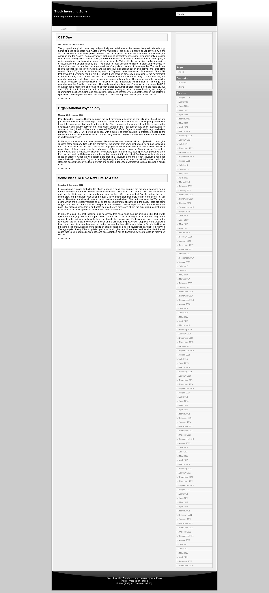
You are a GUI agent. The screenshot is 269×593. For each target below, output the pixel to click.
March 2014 (184, 414)
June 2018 (183, 220)
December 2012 (186, 477)
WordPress (156, 578)
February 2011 (185, 561)
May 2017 (183, 275)
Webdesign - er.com (138, 581)
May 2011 (183, 553)
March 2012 (184, 511)
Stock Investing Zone (70, 11)
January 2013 (185, 473)
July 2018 (183, 216)
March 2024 (184, 131)
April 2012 (183, 506)
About (64, 28)
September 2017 (186, 258)
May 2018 (183, 224)
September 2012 (186, 485)
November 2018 (186, 199)
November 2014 (186, 384)
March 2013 (184, 464)
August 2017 (184, 262)
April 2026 (183, 114)
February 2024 (185, 136)
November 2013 (186, 431)
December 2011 (186, 523)
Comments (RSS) (143, 583)
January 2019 (185, 190)
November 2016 (186, 296)
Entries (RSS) (123, 583)
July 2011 (183, 544)
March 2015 (184, 367)
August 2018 (184, 211)
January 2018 (185, 241)
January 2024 (185, 140)
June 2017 (183, 270)
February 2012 (185, 515)
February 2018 (185, 237)
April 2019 (183, 178)
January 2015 (185, 376)
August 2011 (184, 540)
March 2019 (184, 182)
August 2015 (184, 355)
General (182, 83)
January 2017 (185, 287)
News (181, 87)
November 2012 (186, 481)
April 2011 (183, 557)
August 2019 (184, 161)
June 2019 (183, 169)
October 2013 (185, 435)
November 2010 (186, 565)
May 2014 (183, 405)
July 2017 (183, 266)
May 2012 (183, 502)
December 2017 (186, 245)
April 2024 (183, 127)
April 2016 (183, 321)
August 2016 (184, 304)
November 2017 (186, 249)
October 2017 (185, 254)
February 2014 (185, 418)
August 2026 (184, 98)
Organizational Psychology (79, 108)
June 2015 (183, 363)
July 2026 (183, 102)
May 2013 (183, 456)
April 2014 (183, 409)
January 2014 (185, 422)
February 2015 (185, 372)
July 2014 (183, 397)
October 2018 (185, 203)
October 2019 (185, 152)
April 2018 (183, 228)
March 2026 (184, 119)
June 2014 (183, 401)
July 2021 (183, 144)
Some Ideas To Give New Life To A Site (88, 178)
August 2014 (184, 393)
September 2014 (186, 388)
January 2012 (185, 519)
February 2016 (185, 329)
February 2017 (185, 283)
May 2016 (183, 317)
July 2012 (183, 494)
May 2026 (183, 110)
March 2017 (184, 279)
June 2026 (183, 106)
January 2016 (185, 334)
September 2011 (186, 536)
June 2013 (183, 452)
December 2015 (186, 338)
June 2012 (183, 498)
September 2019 (186, 157)
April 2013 (183, 460)
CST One (65, 37)
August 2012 (184, 490)
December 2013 (186, 426)
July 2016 (183, 308)
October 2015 (185, 346)
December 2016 (186, 291)
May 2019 (183, 173)
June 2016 (183, 313)
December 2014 (186, 380)
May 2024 (183, 123)
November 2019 (186, 148)
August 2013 (184, 443)
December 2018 (186, 195)
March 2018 (184, 232)
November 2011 (186, 527)
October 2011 (185, 532)
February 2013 (185, 468)
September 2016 (186, 300)
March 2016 (184, 325)
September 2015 (186, 350)
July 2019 (183, 165)
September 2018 (186, 207)
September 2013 (186, 439)
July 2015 (183, 359)
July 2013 (183, 447)
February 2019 (185, 186)
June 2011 (183, 549)
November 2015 (186, 342)
